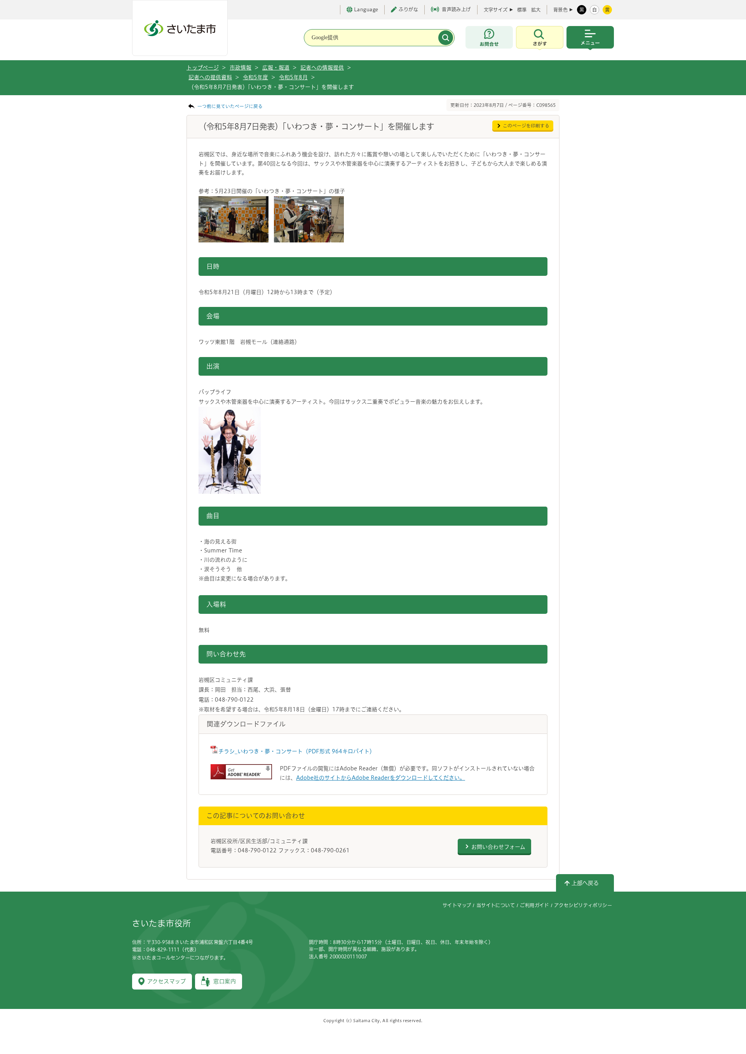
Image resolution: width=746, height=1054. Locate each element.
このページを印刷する (526, 126)
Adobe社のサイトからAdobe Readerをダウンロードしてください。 (380, 777)
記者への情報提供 (322, 67)
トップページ (202, 67)
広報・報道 (275, 67)
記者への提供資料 (210, 77)
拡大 (535, 9)
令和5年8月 (293, 77)
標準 (521, 9)
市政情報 (240, 67)
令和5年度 (255, 77)
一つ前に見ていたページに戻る (230, 106)
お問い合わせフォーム (498, 847)
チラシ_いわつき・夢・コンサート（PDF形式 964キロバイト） (296, 751)
